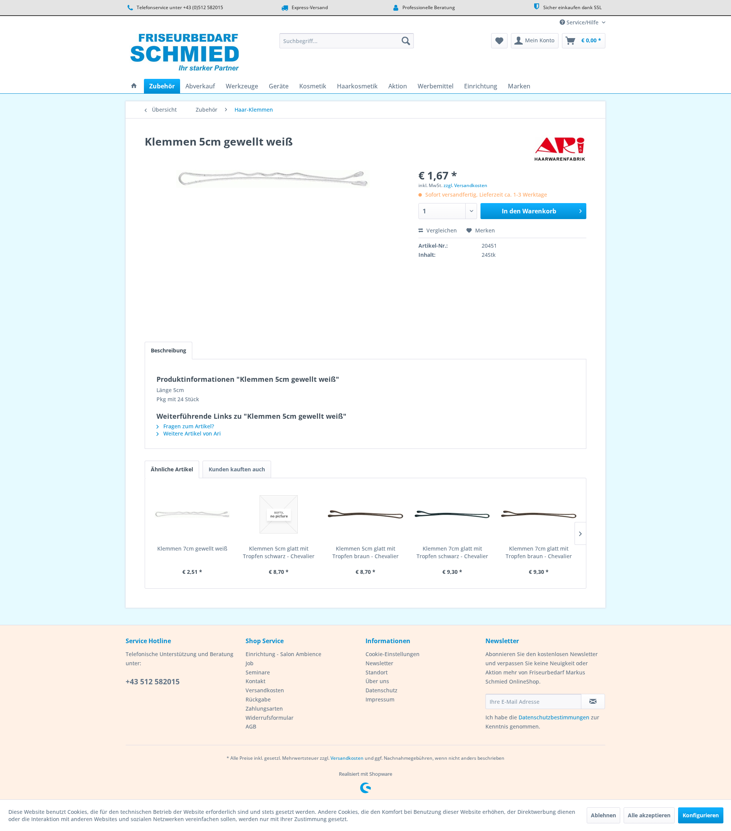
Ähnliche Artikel (172, 469)
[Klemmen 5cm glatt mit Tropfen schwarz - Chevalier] (279, 514)
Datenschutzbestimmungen (554, 717)
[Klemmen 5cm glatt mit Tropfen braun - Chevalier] (365, 514)
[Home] (134, 86)
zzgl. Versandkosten (465, 185)
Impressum (380, 699)
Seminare (258, 672)
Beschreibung (168, 350)
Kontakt (255, 681)
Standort (377, 672)
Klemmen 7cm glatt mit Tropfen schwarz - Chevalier (452, 552)
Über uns (377, 681)
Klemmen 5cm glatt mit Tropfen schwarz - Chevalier (278, 552)
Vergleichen (441, 230)
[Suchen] (406, 40)
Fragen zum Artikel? (188, 426)
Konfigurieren (701, 815)
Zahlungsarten (264, 708)
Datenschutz (381, 690)
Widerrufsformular (270, 717)
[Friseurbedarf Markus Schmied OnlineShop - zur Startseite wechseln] (184, 54)
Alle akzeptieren (649, 815)
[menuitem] (346, 40)
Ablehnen (603, 815)
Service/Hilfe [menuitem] (582, 22)
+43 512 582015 (153, 682)
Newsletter (379, 663)
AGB (251, 726)
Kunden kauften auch (237, 469)
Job (250, 663)
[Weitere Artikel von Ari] (559, 149)
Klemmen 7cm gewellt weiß (192, 548)
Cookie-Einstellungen (393, 654)
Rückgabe (258, 699)
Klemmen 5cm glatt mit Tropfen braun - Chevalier (365, 552)
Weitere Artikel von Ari (191, 433)
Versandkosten (265, 690)
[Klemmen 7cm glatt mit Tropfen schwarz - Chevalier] (452, 514)
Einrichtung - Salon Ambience (283, 654)
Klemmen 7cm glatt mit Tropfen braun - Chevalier (539, 552)
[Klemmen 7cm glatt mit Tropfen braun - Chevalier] (538, 514)
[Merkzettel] (499, 40)
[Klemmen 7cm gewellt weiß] (192, 514)
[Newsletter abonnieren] (593, 701)
